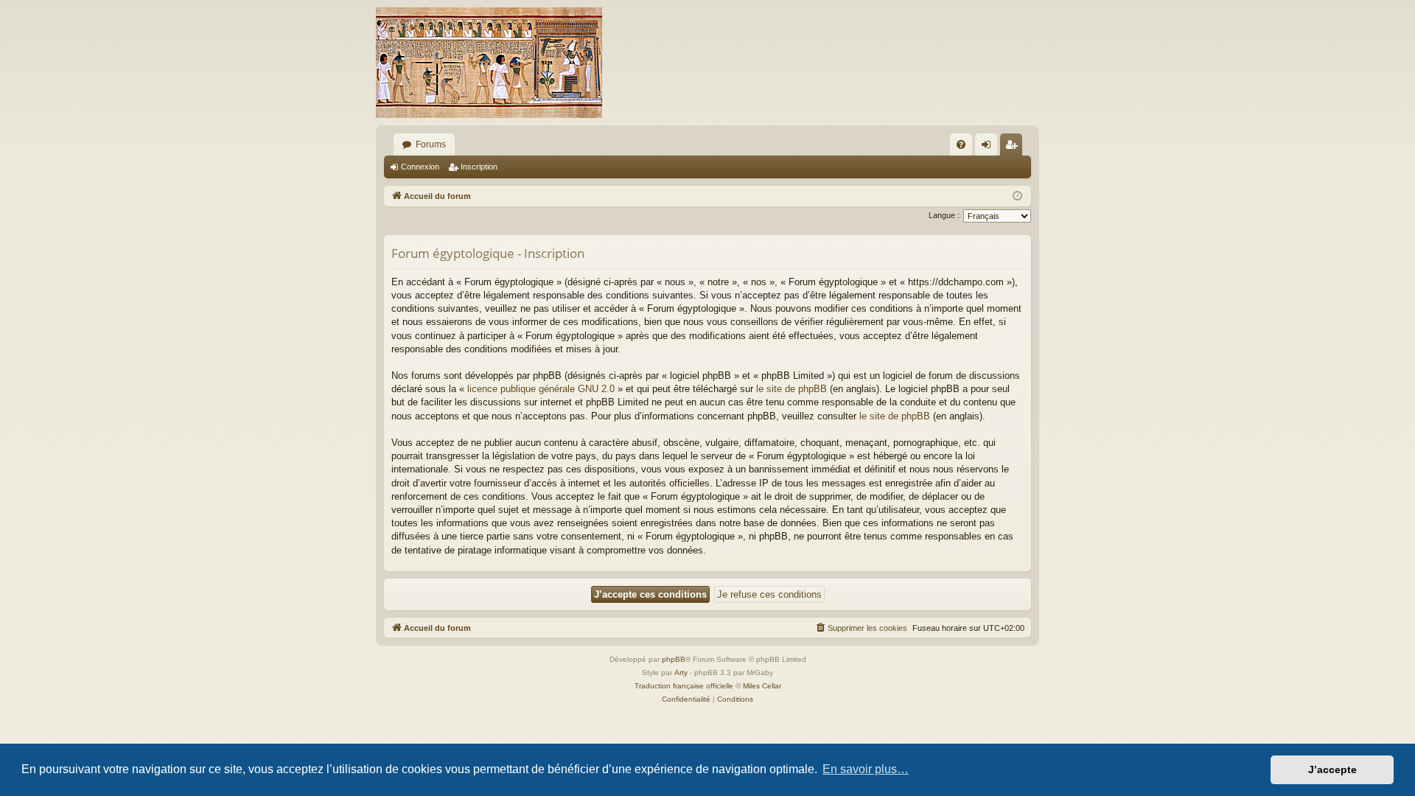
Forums (431, 144)
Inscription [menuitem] (1014, 147)
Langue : (944, 215)
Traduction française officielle (684, 686)
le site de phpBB (791, 388)
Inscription (479, 166)
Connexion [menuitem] (989, 147)
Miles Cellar (762, 686)
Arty (681, 672)
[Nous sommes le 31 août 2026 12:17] (1017, 196)
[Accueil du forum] (489, 62)
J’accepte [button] (1332, 769)
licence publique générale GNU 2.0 (541, 388)
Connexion (420, 166)
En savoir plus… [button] (865, 769)
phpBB (673, 659)
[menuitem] (961, 144)
